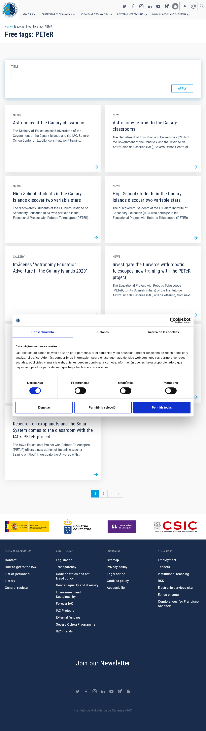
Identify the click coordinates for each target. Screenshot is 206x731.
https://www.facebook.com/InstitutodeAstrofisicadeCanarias (133, 6)
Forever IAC (64, 603)
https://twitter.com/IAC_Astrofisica (124, 6)
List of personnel (17, 574)
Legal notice (116, 574)
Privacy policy (117, 567)
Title (14, 66)
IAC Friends (64, 631)
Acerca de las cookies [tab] (163, 332)
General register (17, 588)
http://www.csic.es (175, 526)
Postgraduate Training (130, 14)
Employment (167, 560)
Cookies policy (118, 581)
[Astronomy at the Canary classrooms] (96, 167)
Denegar (44, 407)
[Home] (9, 10)
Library (10, 581)
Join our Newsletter (103, 663)
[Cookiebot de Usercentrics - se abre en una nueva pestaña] (173, 320)
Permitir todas (162, 407)
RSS (161, 581)
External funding (68, 617)
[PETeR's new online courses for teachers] (195, 397)
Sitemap (113, 560)
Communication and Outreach (169, 14)
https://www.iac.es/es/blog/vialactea (175, 6)
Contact (10, 560)
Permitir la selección (103, 407)
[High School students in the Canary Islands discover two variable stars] (96, 237)
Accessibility (116, 588)
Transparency (66, 567)
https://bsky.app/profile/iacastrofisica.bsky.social (167, 6)
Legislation (64, 560)
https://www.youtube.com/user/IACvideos (158, 6)
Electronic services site (175, 588)
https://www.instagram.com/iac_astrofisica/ (141, 6)
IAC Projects (65, 611)
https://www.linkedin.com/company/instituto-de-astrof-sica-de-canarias (150, 6)
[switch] (80, 390)
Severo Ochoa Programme (75, 624)
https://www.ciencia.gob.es (27, 526)
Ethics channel (168, 595)
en (184, 6)
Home (8, 26)
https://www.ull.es (122, 527)
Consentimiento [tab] (42, 332)
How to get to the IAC (20, 567)
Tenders (164, 567)
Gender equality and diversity (77, 585)
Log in (193, 6)
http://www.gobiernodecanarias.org (77, 527)
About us (28, 14)
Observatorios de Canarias (57, 14)
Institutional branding (173, 574)
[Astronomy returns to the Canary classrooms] (195, 167)
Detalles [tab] (103, 332)
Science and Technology (94, 14)
